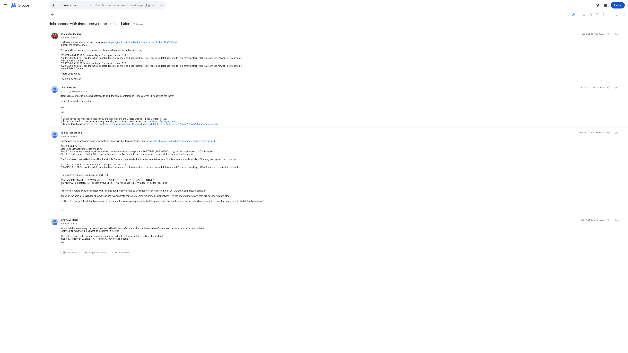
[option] (76, 5)
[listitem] (338, 55)
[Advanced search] (161, 5)
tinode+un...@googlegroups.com (164, 121)
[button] (6, 5)
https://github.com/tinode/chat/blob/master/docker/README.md (142, 42)
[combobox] (126, 5)
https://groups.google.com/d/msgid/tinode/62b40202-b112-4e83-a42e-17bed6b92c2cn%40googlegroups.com (160, 124)
